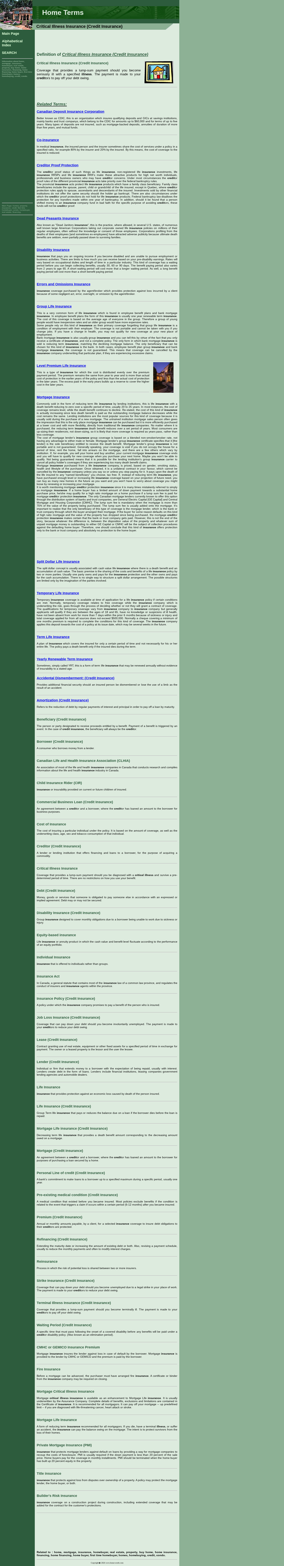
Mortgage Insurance (53, 397)
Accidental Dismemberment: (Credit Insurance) (75, 678)
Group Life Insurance (54, 306)
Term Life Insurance (53, 637)
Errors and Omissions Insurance (63, 284)
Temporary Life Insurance (58, 593)
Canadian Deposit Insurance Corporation (70, 112)
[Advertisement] (17, 135)
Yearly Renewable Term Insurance (65, 659)
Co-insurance (48, 140)
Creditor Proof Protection (57, 165)
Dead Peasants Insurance (58, 218)
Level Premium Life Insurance (61, 366)
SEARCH (9, 53)
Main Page (10, 34)
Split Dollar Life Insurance (58, 562)
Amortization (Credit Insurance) (63, 700)
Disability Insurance (53, 250)
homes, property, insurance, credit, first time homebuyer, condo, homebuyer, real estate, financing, (16, 209)
